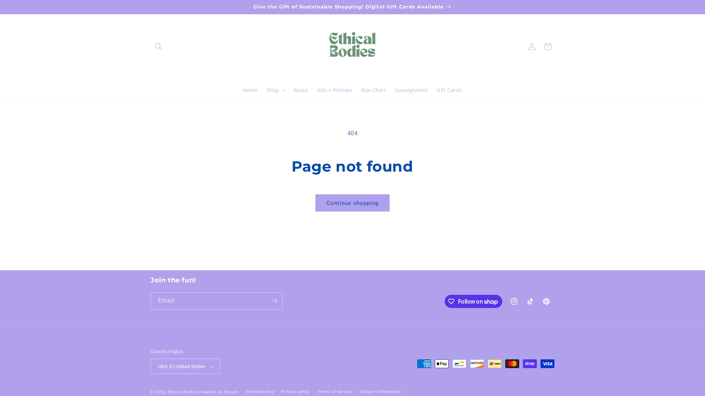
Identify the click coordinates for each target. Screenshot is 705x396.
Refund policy (260, 391)
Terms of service (334, 391)
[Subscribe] (274, 300)
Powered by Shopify (219, 392)
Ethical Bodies (183, 392)
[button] (159, 46)
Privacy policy (295, 391)
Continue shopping (352, 203)
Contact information (380, 391)
